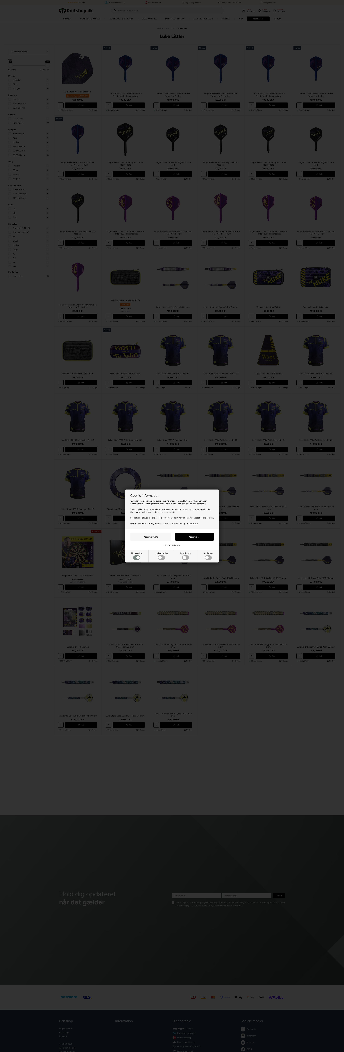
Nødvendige (136, 553)
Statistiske (208, 553)
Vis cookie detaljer (172, 545)
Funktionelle (185, 553)
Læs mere (193, 523)
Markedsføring (161, 553)
